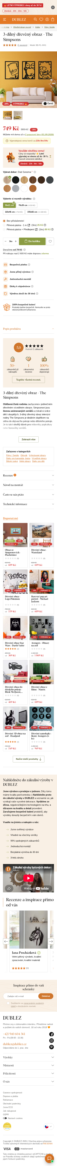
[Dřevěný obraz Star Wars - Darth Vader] (15, 628)
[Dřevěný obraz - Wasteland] (41, 535)
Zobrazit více (28, 439)
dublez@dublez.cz (14, 1044)
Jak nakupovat (9, 1111)
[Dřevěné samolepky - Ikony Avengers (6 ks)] (41, 719)
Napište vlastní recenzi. (28, 379)
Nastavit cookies (15, 1118)
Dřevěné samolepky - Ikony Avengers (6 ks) (41, 736)
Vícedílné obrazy (39, 458)
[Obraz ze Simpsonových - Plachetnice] (15, 535)
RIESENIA (48, 1143)
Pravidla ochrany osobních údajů (20, 1156)
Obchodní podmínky (12, 1104)
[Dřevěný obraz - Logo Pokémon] (15, 582)
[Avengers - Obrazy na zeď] (41, 628)
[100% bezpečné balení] (6, 307)
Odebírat (46, 996)
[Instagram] (51, 1040)
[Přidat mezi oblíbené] (50, 241)
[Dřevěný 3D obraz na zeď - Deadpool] (15, 719)
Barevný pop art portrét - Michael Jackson (39, 599)
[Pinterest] (51, 1047)
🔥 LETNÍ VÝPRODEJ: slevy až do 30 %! (23, 5)
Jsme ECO (8, 1107)
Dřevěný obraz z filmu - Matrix (39, 688)
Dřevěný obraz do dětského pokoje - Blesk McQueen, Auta (13, 689)
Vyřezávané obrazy (37, 455)
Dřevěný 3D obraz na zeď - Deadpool (15, 734)
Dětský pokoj (12, 461)
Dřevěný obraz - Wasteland (39, 551)
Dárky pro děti (38, 461)
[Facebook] (51, 1034)
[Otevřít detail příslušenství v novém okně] (29, 225)
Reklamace (8, 1100)
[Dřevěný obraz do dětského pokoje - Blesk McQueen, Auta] (15, 672)
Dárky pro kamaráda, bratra (18, 458)
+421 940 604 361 (14, 1034)
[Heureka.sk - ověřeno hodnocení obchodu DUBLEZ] (7, 1126)
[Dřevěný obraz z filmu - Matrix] (41, 672)
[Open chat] (49, 1158)
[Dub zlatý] (18, 115)
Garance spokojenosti (12, 1093)
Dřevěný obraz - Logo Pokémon (13, 597)
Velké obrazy (25, 461)
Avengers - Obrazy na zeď (40, 644)
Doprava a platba (10, 1096)
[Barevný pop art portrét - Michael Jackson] (41, 582)
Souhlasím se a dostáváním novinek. (27, 1004)
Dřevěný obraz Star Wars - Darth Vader (14, 644)
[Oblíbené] (41, 19)
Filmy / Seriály (12, 455)
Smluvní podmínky (16, 1159)
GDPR (6, 1114)
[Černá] (7, 115)
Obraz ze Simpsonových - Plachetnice (13, 552)
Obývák (24, 455)
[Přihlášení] (47, 19)
